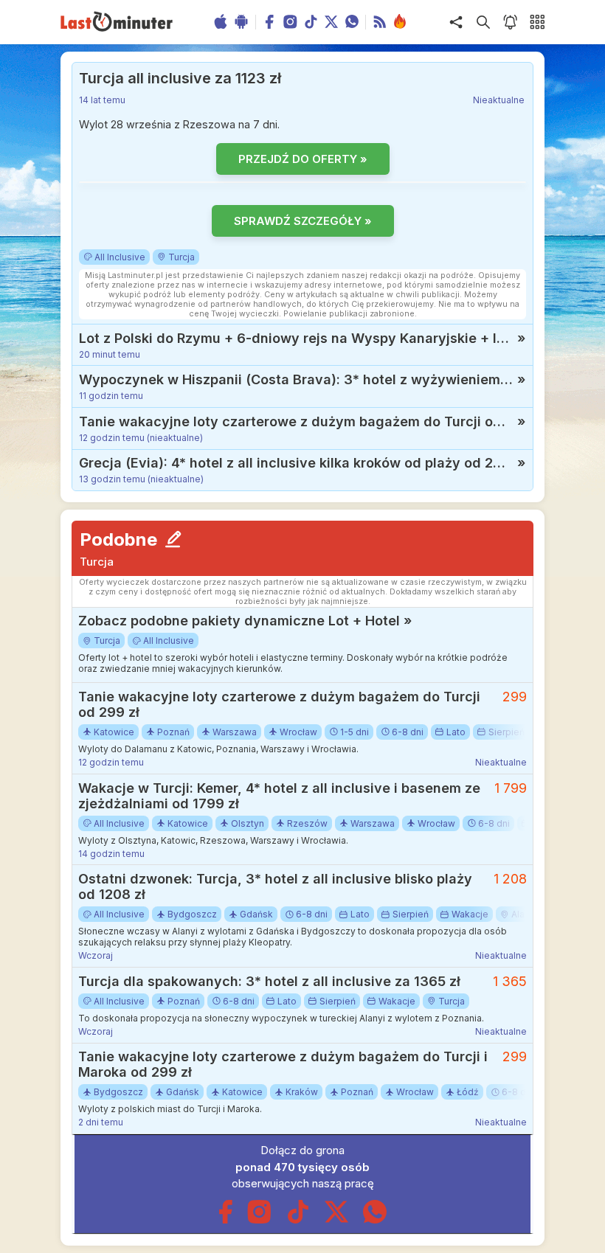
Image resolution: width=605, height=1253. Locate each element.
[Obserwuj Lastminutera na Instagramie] (260, 1220)
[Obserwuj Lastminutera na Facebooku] (225, 1220)
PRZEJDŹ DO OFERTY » (302, 159)
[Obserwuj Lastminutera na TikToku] (298, 1220)
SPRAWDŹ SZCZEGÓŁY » (303, 221)
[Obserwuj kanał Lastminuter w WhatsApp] (375, 1220)
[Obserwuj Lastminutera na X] (336, 1220)
